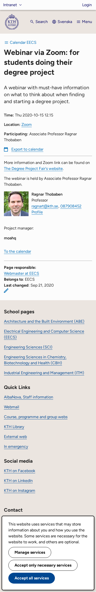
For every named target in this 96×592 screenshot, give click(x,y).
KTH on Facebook (19, 470)
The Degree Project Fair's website (33, 168)
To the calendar (17, 251)
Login (87, 4)
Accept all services (32, 578)
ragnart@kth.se (45, 206)
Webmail (11, 407)
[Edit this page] (6, 290)
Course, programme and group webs (35, 416)
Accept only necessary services (43, 565)
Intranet (10, 4)
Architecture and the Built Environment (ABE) (44, 321)
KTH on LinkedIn (18, 480)
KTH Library (14, 426)
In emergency (16, 446)
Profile (37, 212)
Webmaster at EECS (21, 273)
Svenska (65, 21)
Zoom (26, 124)
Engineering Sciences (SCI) (28, 347)
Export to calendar (27, 149)
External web (15, 436)
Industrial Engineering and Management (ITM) (44, 372)
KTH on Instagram (19, 490)
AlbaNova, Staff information (28, 397)
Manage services (30, 552)
